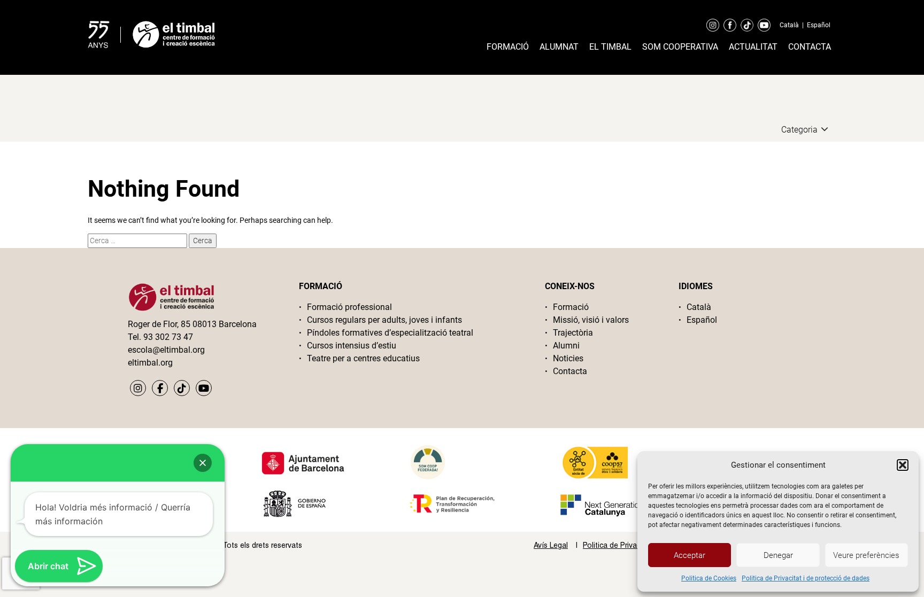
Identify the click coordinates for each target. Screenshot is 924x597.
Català (789, 25)
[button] (902, 465)
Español (818, 25)
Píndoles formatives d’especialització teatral (390, 333)
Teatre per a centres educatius (363, 358)
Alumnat (559, 47)
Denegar (778, 555)
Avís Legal (551, 545)
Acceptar (689, 555)
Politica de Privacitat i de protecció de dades (805, 578)
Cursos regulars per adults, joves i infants (384, 320)
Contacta (809, 47)
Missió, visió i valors (591, 320)
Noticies (568, 358)
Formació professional (349, 307)
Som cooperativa (680, 47)
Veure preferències (866, 555)
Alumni (566, 345)
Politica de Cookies (708, 578)
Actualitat (753, 47)
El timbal (610, 47)
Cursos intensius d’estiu (351, 345)
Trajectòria (573, 333)
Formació (508, 47)
